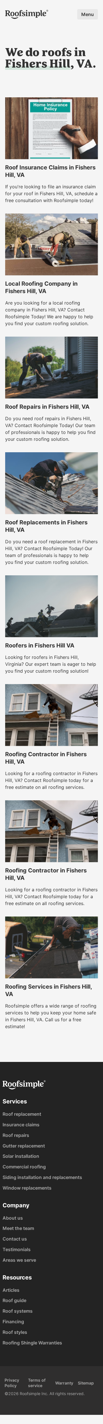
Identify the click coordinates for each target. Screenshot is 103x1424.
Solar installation (21, 1156)
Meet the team (18, 1228)
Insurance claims (21, 1124)
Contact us (15, 1239)
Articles (11, 1290)
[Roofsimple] (26, 14)
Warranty (64, 1382)
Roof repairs (16, 1135)
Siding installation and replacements (42, 1177)
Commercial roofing (24, 1167)
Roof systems (18, 1311)
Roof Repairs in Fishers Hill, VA (47, 406)
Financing (13, 1321)
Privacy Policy (12, 1383)
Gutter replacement (24, 1146)
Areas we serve (19, 1260)
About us (13, 1218)
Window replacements (27, 1188)
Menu (87, 14)
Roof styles (15, 1332)
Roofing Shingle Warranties (32, 1343)
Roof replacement (22, 1114)
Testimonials (17, 1249)
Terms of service (36, 1383)
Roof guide (14, 1300)
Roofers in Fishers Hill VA (39, 645)
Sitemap (86, 1382)
